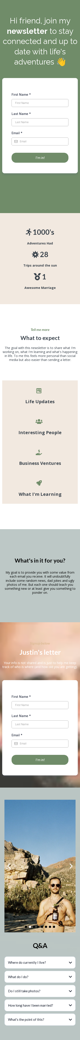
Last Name (21, 114)
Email (17, 133)
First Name (21, 94)
